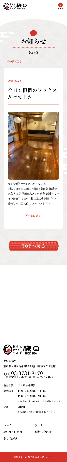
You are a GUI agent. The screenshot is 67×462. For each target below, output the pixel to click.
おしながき (10, 438)
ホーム (7, 425)
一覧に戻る (15, 61)
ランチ (38, 425)
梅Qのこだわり (13, 431)
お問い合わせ (43, 431)
